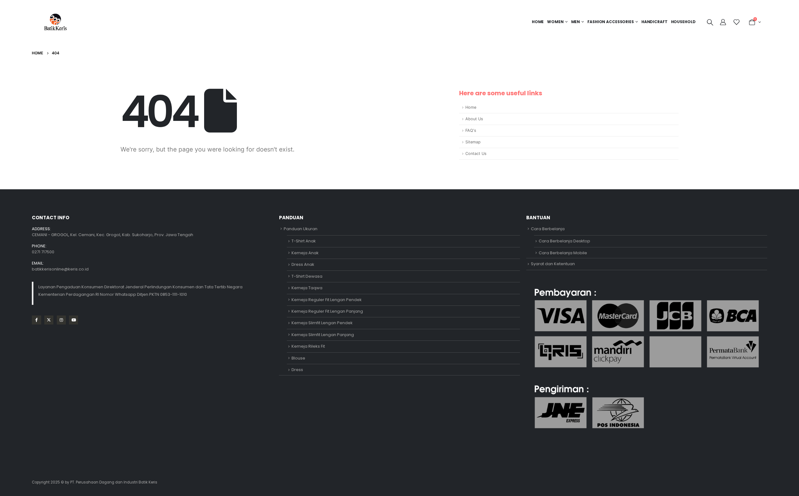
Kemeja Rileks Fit (308, 346)
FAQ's (470, 130)
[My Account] (723, 22)
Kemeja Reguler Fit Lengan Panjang (327, 311)
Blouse (298, 358)
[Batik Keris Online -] (55, 21)
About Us (474, 119)
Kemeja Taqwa (307, 288)
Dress (297, 370)
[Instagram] (61, 320)
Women (555, 21)
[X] (48, 320)
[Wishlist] (736, 22)
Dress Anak (303, 264)
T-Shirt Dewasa (307, 276)
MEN (575, 21)
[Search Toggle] (710, 22)
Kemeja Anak (305, 253)
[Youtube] (73, 320)
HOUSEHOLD (683, 21)
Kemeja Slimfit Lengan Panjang (323, 335)
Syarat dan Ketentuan (553, 264)
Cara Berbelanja (548, 229)
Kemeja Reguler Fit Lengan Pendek (327, 300)
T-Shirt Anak (304, 241)
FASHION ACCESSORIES (610, 21)
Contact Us (476, 153)
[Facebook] (36, 320)
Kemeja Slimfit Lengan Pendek (322, 323)
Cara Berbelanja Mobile (563, 253)
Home (538, 21)
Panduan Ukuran (300, 229)
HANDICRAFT (654, 21)
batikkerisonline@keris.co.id (60, 269)
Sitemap (473, 142)
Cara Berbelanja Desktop (564, 241)
